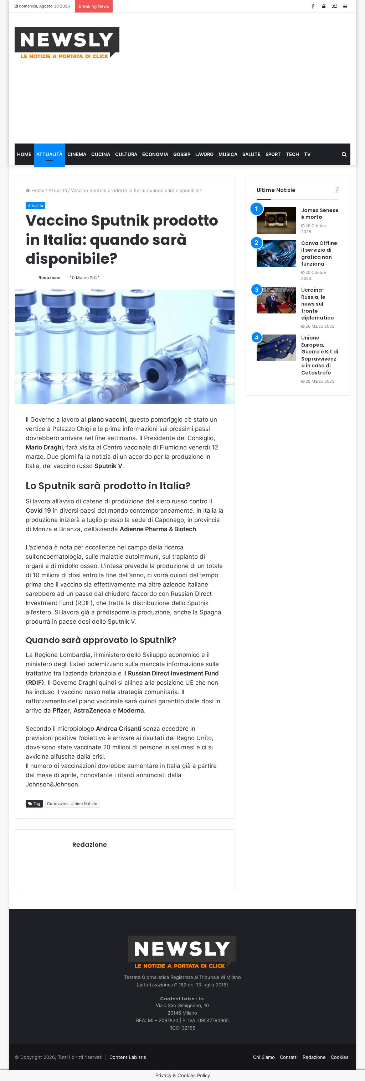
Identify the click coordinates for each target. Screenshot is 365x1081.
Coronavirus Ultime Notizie (72, 803)
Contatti (289, 1057)
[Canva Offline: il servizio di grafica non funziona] (276, 253)
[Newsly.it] (67, 42)
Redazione (49, 277)
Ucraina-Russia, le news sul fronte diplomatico (317, 303)
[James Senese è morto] (276, 220)
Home (24, 154)
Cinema (76, 154)
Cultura (126, 154)
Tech (292, 154)
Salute (251, 154)
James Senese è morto (320, 214)
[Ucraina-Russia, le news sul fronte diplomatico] (276, 300)
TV (307, 154)
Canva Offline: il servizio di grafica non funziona (320, 254)
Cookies (340, 1057)
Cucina (100, 154)
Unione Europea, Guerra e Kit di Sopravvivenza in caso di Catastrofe (319, 355)
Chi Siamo (264, 1057)
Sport (273, 154)
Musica (228, 154)
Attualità (49, 154)
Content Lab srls (127, 1057)
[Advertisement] (247, 77)
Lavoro (204, 154)
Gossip (181, 154)
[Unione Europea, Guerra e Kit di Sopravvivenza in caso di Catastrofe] (276, 348)
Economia (155, 154)
